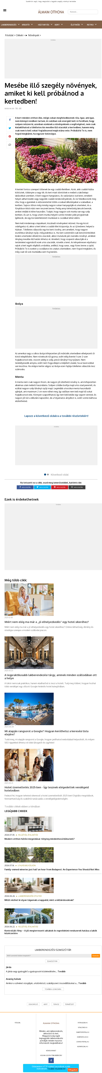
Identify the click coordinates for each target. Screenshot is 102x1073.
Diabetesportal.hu (82, 1032)
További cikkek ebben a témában (22, 806)
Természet (69, 1004)
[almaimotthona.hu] (51, 12)
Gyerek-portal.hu (82, 1042)
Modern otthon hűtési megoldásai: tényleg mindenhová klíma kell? (40, 839)
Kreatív (26, 25)
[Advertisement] (53, 59)
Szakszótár (52, 961)
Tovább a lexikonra (53, 989)
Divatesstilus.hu (82, 1037)
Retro (90, 25)
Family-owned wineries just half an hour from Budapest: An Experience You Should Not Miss (52, 869)
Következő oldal (60, 474)
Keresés (96, 956)
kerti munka (44, 214)
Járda (8, 967)
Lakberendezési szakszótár (53, 949)
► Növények (32, 35)
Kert (57, 25)
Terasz (56, 1004)
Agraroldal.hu (82, 1046)
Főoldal (9, 35)
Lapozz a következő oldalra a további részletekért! (56, 416)
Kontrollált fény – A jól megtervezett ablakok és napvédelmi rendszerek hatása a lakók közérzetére (51, 932)
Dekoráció (33, 1004)
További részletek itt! (56, 1069)
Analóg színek (13, 979)
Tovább (61, 971)
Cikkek (19, 35)
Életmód (75, 25)
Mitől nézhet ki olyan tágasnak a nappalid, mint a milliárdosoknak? (39, 900)
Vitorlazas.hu (83, 1022)
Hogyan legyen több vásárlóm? (51, 1055)
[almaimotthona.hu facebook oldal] (51, 1060)
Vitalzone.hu (82, 1027)
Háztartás (43, 25)
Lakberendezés (8, 25)
